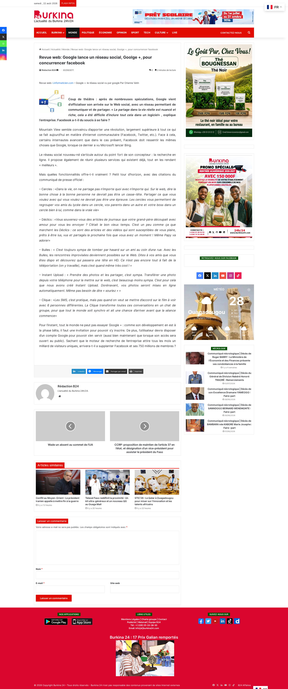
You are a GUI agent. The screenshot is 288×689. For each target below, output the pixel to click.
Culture (160, 32)
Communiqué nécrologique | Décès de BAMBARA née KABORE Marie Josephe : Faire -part (229, 424)
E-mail (40, 583)
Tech (147, 32)
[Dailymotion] (237, 623)
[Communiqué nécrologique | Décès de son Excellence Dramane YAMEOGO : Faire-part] (195, 393)
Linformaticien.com (63, 82)
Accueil (41, 32)
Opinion (121, 32)
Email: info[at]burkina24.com (144, 628)
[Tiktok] (230, 623)
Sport (135, 32)
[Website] (60, 396)
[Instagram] (3, 57)
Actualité (55, 49)
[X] (3, 37)
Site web (115, 583)
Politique (88, 32)
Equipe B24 (154, 622)
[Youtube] (215, 623)
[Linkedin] (3, 50)
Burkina (57, 32)
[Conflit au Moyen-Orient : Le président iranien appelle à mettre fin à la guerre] (58, 482)
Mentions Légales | (131, 619)
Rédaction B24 (49, 70)
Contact (162, 619)
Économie (105, 32)
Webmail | (143, 622)
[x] (208, 623)
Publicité (131, 622)
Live (174, 32)
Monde (72, 32)
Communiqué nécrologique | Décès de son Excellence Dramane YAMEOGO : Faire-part (229, 392)
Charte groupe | (149, 619)
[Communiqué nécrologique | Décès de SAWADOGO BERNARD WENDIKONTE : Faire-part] (195, 409)
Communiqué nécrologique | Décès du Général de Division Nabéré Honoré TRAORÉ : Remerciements (229, 376)
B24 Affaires (244, 685)
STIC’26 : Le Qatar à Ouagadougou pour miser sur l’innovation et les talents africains (154, 501)
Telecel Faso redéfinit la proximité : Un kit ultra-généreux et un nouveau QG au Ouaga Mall (106, 501)
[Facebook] (3, 30)
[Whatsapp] (3, 43)
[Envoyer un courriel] (57, 70)
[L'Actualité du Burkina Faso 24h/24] (54, 16)
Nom (39, 569)
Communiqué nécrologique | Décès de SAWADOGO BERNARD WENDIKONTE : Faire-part (229, 408)
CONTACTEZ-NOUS (231, 32)
